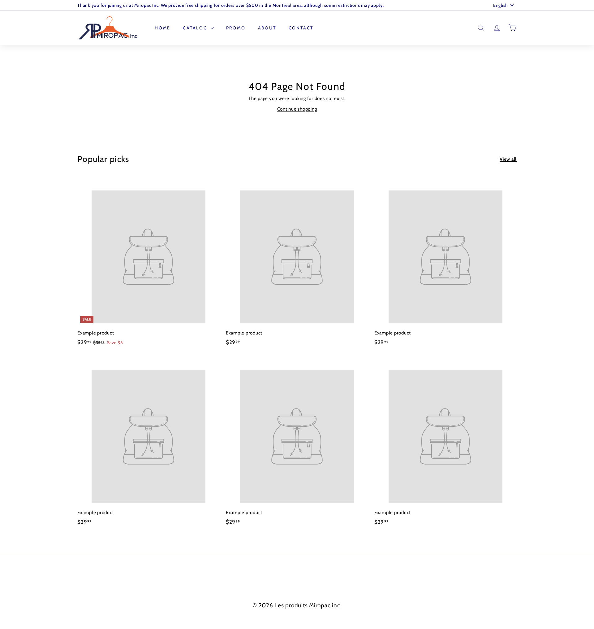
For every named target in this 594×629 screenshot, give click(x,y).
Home (162, 28)
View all (508, 159)
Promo (236, 28)
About (267, 28)
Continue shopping (297, 109)
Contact (301, 28)
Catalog (196, 28)
